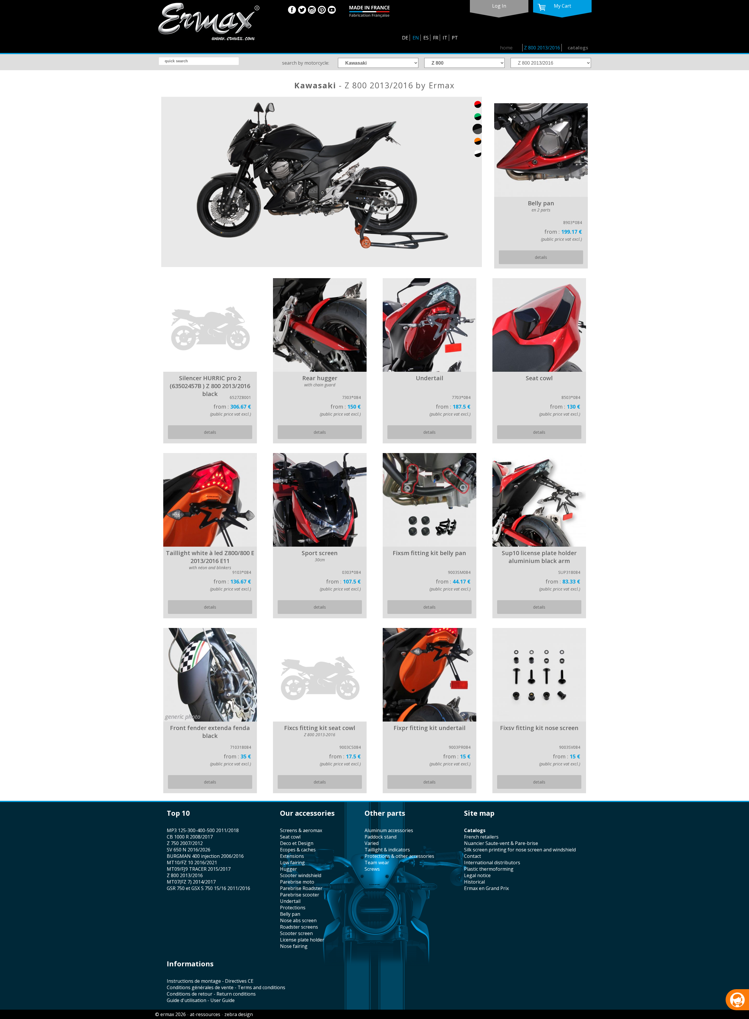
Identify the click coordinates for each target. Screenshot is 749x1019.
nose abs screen (298, 920)
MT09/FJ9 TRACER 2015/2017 (199, 869)
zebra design (238, 1014)
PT (455, 38)
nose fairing (293, 946)
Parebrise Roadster (301, 888)
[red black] (478, 104)
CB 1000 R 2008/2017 (190, 837)
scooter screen (296, 933)
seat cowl (290, 837)
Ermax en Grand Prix (486, 888)
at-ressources (205, 1014)
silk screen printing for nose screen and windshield (520, 849)
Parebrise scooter (299, 894)
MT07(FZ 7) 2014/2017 (191, 882)
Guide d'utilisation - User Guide (201, 1000)
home (506, 47)
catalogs (578, 47)
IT (445, 38)
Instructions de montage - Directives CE (210, 981)
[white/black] (478, 153)
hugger (288, 869)
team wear (377, 862)
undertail (290, 901)
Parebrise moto (297, 882)
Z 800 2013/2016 (542, 47)
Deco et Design (296, 843)
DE (405, 38)
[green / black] (478, 116)
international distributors (492, 862)
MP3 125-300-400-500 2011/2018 (203, 830)
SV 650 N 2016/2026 (188, 849)
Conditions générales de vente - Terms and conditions (226, 987)
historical (474, 882)
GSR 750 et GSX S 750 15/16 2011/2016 (208, 888)
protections (292, 907)
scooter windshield (300, 875)
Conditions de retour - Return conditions (211, 994)
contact (472, 856)
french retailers (481, 837)
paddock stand (380, 837)
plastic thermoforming (488, 869)
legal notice (477, 875)
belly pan (290, 914)
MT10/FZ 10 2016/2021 (192, 862)
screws (372, 869)
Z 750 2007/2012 (185, 843)
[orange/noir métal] (478, 141)
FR (435, 38)
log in (499, 6)
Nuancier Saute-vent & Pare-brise (501, 843)
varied (372, 843)
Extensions (292, 856)
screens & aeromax (301, 830)
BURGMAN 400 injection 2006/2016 (205, 856)
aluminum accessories (389, 830)
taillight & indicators (387, 849)
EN (416, 38)
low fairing (292, 862)
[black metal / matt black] (478, 129)
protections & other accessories (399, 856)
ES (426, 38)
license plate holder (302, 940)
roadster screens (299, 927)
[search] (199, 61)
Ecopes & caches (298, 849)
